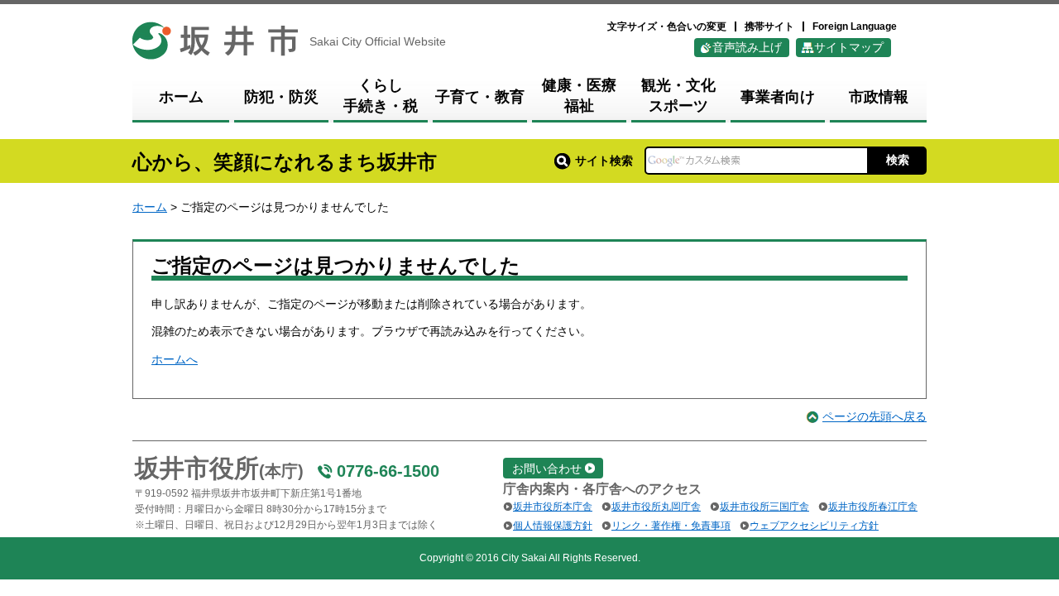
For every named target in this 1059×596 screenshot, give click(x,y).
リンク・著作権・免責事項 (671, 525)
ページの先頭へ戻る (874, 416)
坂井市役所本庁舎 (552, 506)
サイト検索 (604, 160)
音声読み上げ (747, 47)
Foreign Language (854, 26)
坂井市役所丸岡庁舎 (656, 506)
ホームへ (174, 359)
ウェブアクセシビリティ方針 (814, 525)
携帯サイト (769, 26)
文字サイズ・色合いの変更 (666, 26)
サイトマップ (849, 47)
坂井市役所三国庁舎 (764, 506)
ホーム (149, 207)
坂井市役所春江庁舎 (873, 506)
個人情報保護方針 (552, 525)
